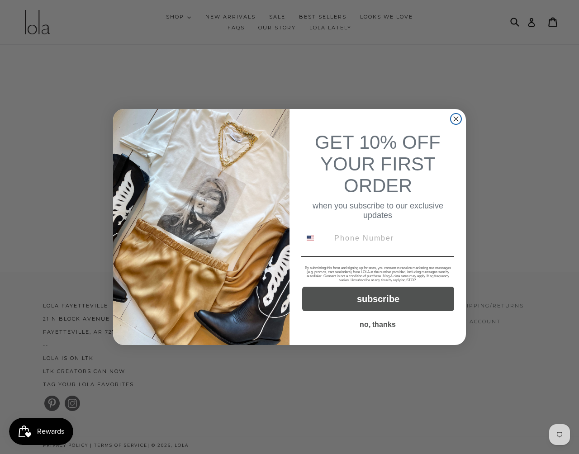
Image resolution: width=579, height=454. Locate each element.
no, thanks (378, 324)
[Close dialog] (456, 119)
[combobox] (316, 238)
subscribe (378, 299)
